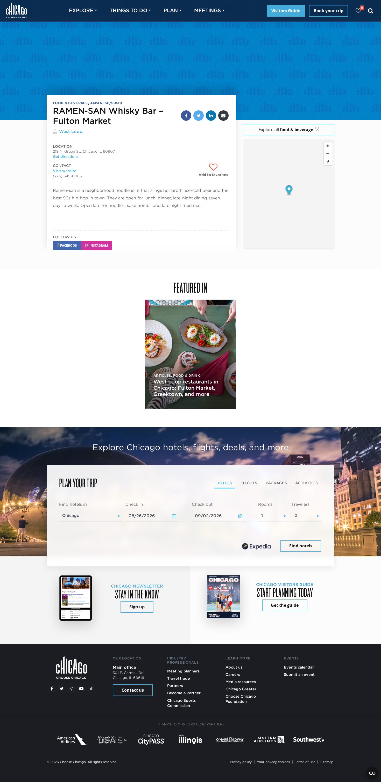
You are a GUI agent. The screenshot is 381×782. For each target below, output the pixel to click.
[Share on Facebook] (186, 115)
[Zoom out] (328, 154)
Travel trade (178, 678)
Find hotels (300, 546)
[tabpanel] (190, 527)
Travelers (300, 504)
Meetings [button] (207, 11)
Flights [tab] (249, 483)
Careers (232, 674)
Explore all (286, 129)
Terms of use (305, 762)
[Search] (371, 11)
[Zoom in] (328, 146)
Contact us (133, 690)
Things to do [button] (128, 11)
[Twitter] (62, 689)
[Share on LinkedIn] (211, 115)
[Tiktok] (91, 689)
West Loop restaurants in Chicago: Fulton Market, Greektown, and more (185, 388)
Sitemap (326, 762)
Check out (202, 504)
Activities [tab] (306, 483)
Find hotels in (73, 504)
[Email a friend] (223, 115)
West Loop (70, 131)
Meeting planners (183, 671)
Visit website (64, 171)
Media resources (240, 681)
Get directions (66, 156)
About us (233, 667)
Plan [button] (171, 11)
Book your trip (328, 11)
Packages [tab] (276, 483)
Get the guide (285, 605)
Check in (134, 504)
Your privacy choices (273, 762)
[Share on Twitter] (198, 115)
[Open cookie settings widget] (372, 773)
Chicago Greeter (240, 689)
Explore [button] (81, 11)
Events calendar (299, 667)
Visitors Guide (285, 11)
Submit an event (299, 674)
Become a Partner (184, 693)
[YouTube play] (81, 689)
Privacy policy (241, 762)
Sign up (137, 607)
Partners (175, 685)
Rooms (265, 504)
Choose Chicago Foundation (240, 699)
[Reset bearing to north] (328, 162)
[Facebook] (51, 689)
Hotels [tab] (224, 483)
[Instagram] (71, 689)
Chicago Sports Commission (181, 703)
